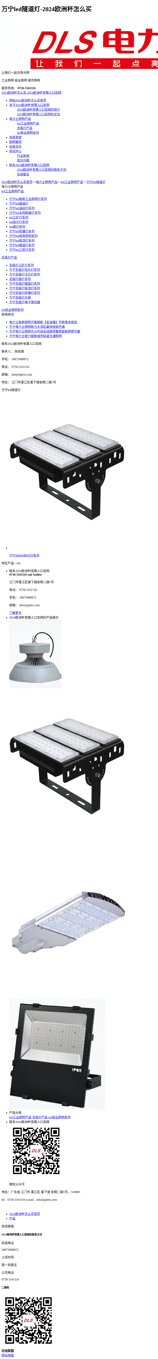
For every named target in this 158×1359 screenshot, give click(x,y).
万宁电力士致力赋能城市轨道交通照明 (35, 336)
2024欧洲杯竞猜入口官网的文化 (38, 114)
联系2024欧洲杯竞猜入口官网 (29, 165)
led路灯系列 (17, 226)
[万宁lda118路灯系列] (67, 997)
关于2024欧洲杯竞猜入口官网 (29, 105)
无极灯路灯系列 (20, 279)
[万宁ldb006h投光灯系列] (57, 1108)
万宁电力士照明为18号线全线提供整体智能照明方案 (44, 331)
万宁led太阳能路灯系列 (25, 212)
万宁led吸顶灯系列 (21, 240)
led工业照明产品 (28, 123)
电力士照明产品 (20, 119)
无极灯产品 (24, 128)
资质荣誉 (15, 137)
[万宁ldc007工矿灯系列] (35, 687)
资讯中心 (15, 151)
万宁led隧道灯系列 (21, 245)
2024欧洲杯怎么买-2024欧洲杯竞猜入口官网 (31, 92)
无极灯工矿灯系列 (21, 265)
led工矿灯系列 (18, 217)
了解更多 (15, 613)
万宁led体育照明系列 (23, 236)
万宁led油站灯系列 (21, 208)
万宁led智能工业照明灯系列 (28, 199)
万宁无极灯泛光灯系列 (24, 274)
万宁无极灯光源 (20, 297)
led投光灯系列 (18, 222)
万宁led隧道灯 (96, 182)
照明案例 (15, 142)
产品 (12, 1218)
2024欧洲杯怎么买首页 (17, 182)
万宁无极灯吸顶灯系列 (24, 288)
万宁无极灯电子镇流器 (24, 302)
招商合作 (15, 146)
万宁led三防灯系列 (21, 249)
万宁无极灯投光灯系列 (24, 269)
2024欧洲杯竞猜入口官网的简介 (38, 109)
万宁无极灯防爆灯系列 (24, 293)
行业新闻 (23, 155)
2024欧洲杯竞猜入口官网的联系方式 (41, 169)
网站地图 (8, 1355)
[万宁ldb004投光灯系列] (67, 842)
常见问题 (23, 160)
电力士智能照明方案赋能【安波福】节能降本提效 (43, 322)
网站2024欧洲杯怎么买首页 (27, 100)
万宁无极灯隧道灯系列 (24, 283)
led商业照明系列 (28, 132)
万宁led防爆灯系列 (21, 231)
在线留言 (23, 174)
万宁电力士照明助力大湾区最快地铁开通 (37, 326)
